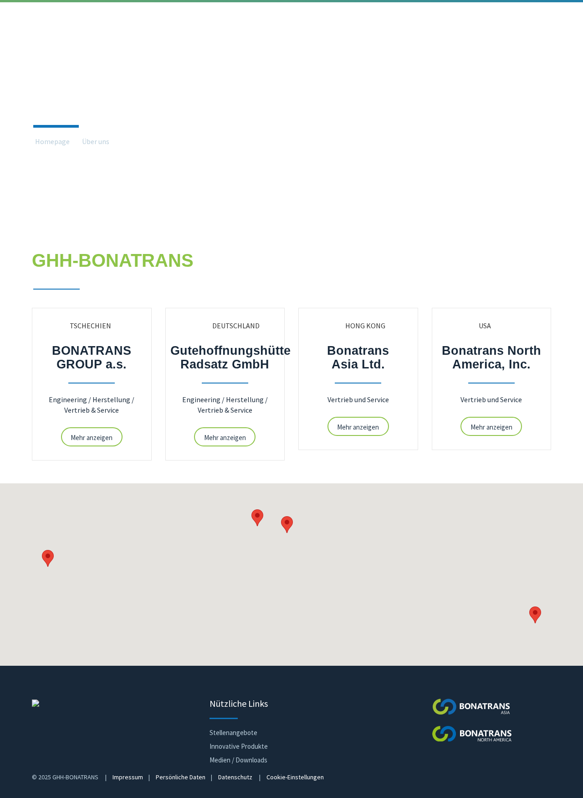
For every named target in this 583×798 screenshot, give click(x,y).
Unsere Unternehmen (155, 141)
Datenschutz (235, 777)
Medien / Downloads (238, 760)
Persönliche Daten (180, 777)
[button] (287, 524)
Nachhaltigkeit (383, 45)
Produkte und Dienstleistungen (122, 45)
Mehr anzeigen (92, 437)
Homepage (52, 141)
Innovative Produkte (239, 746)
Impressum (128, 777)
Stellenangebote (233, 732)
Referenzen (211, 45)
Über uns (36, 45)
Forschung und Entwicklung (295, 45)
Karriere (442, 45)
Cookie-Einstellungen (295, 777)
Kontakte (494, 45)
